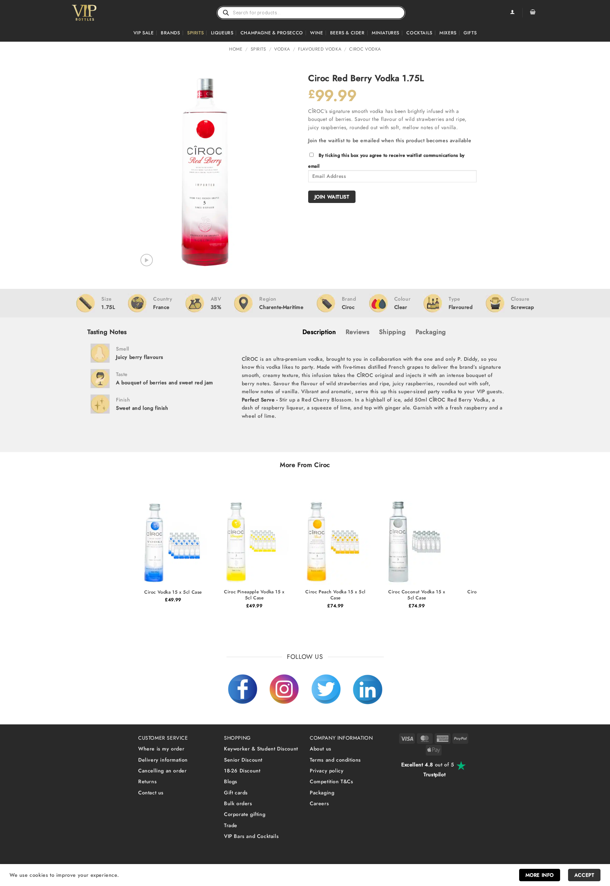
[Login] (512, 13)
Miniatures (385, 33)
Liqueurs (222, 33)
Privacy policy (326, 770)
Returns (147, 781)
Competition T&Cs (331, 781)
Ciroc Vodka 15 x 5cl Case (173, 592)
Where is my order (161, 748)
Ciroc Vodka (365, 49)
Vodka (282, 49)
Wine (316, 33)
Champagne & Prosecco (272, 33)
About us (320, 748)
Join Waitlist (332, 196)
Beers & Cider (347, 33)
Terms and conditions (335, 760)
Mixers (448, 33)
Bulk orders (238, 803)
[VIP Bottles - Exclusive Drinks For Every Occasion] (98, 12)
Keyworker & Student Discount (261, 748)
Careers (319, 803)
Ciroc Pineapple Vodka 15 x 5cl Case (254, 595)
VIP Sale (143, 33)
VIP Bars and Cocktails (251, 836)
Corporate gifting (244, 814)
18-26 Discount (242, 770)
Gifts (470, 33)
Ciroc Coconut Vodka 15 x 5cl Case (416, 595)
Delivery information (163, 760)
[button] (533, 13)
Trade (230, 825)
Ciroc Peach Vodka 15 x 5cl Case (335, 595)
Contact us (151, 792)
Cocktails (419, 33)
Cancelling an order (162, 770)
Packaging (322, 792)
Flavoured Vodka (319, 49)
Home (235, 49)
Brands (170, 33)
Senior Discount (243, 760)
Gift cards (236, 792)
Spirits (195, 33)
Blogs (230, 781)
